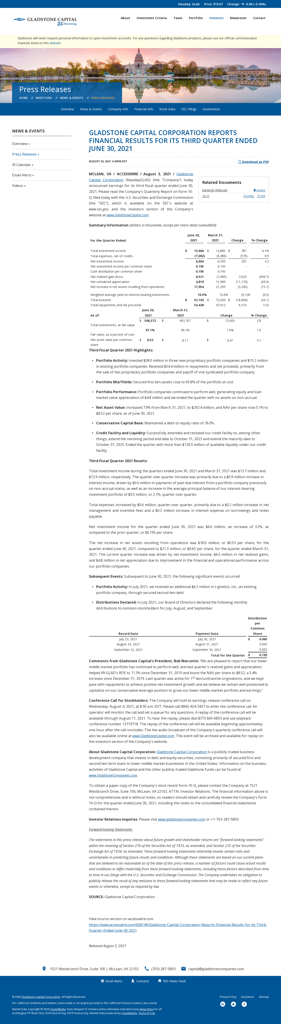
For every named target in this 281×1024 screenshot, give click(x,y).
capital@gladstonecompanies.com (216, 968)
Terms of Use (146, 1013)
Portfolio (196, 18)
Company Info (118, 109)
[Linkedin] (223, 1004)
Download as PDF (255, 162)
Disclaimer (247, 997)
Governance (211, 109)
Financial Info (143, 109)
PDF (262, 196)
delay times (146, 1009)
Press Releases (103, 98)
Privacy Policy (228, 997)
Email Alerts (21, 175)
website (55, 43)
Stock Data (167, 109)
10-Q (205, 196)
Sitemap (264, 997)
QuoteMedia (58, 1009)
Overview (67, 109)
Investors (216, 18)
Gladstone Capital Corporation (182, 751)
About (125, 18)
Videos (17, 185)
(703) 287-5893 (163, 968)
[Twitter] (234, 1004)
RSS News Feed (174, 981)
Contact (259, 18)
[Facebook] (244, 1004)
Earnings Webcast (214, 190)
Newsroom (238, 18)
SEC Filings (188, 109)
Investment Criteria (152, 18)
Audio (260, 190)
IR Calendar (21, 164)
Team (177, 18)
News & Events (72, 98)
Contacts (142, 981)
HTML (250, 196)
